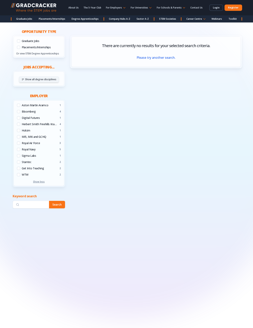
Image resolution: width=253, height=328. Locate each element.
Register (233, 7)
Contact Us (196, 7)
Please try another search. (156, 57)
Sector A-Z (143, 18)
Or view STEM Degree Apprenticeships (37, 53)
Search (57, 204)
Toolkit (232, 18)
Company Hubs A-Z (119, 18)
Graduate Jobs (24, 18)
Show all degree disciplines (40, 79)
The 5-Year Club (92, 7)
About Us (73, 7)
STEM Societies (167, 18)
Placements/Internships (52, 18)
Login (216, 7)
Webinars (216, 18)
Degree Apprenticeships (85, 18)
